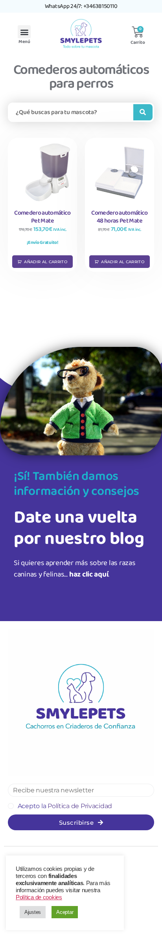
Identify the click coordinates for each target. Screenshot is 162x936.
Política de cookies (39, 897)
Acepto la (65, 806)
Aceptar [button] (64, 912)
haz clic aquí (89, 574)
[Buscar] (143, 112)
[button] (24, 31)
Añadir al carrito (45, 261)
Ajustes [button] (32, 912)
